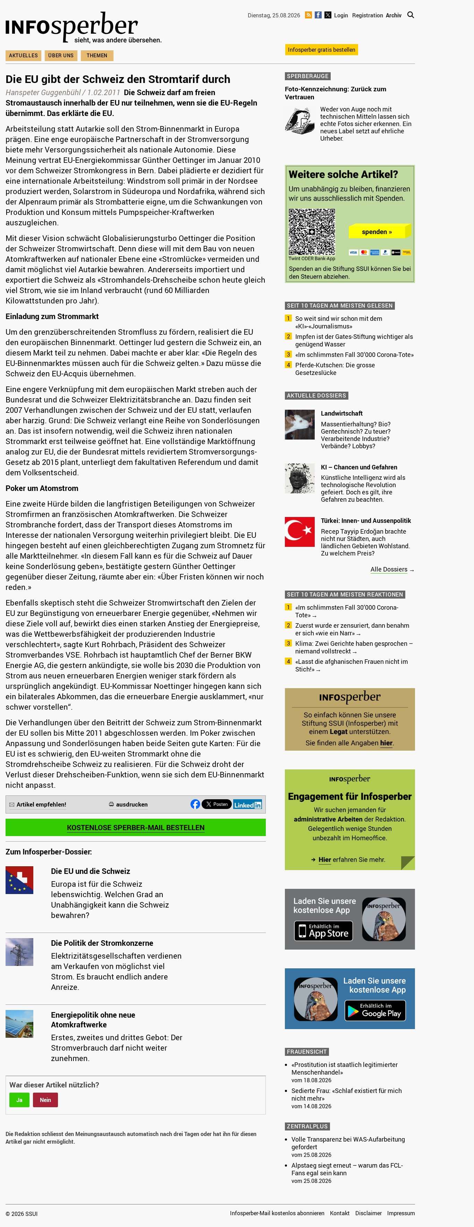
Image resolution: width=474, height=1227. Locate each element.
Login (341, 15)
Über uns (61, 55)
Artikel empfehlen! (41, 804)
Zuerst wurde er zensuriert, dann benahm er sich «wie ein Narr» (352, 629)
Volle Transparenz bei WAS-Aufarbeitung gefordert (348, 1143)
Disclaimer (368, 1213)
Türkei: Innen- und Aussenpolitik (366, 520)
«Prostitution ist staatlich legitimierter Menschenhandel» (344, 1068)
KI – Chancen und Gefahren (359, 467)
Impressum (401, 1213)
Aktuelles (23, 55)
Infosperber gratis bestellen (321, 49)
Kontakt (340, 1213)
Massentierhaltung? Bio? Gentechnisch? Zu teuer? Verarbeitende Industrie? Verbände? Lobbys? (356, 435)
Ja (19, 1100)
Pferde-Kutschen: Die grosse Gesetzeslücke (335, 369)
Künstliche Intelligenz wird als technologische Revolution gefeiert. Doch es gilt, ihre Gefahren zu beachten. (363, 488)
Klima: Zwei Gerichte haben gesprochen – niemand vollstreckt (354, 647)
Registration (367, 15)
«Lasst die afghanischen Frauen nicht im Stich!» (351, 665)
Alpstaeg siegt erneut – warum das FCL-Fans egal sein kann (347, 1169)
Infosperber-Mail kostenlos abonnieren (277, 1213)
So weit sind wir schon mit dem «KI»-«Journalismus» (338, 322)
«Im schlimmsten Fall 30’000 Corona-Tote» (354, 354)
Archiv (393, 15)
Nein (45, 1100)
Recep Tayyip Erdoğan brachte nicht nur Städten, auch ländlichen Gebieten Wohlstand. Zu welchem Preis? (365, 542)
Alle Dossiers (389, 569)
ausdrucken (132, 804)
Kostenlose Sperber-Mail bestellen (136, 827)
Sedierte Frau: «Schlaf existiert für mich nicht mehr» (346, 1094)
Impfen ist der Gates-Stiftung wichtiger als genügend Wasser (354, 340)
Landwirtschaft (342, 413)
